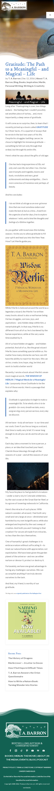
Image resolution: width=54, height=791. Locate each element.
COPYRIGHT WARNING (42, 767)
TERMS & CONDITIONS (24, 767)
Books (22, 82)
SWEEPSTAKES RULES (27, 771)
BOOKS (9, 755)
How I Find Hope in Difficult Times (25, 668)
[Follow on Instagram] (16, 750)
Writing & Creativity (34, 86)
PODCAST (42, 759)
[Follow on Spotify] (38, 750)
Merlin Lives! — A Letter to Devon (25, 663)
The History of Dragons (20, 658)
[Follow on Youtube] (32, 750)
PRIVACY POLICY (9, 767)
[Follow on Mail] (43, 750)
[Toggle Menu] (50, 15)
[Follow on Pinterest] (27, 750)
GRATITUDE (42, 127)
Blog (16, 82)
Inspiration (32, 82)
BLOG (32, 759)
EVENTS (24, 759)
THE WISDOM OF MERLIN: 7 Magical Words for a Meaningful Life (25, 380)
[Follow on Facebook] (10, 750)
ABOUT (41, 755)
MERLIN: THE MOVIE (25, 755)
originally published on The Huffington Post (28, 593)
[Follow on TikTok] (21, 750)
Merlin (42, 82)
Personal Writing (14, 86)
